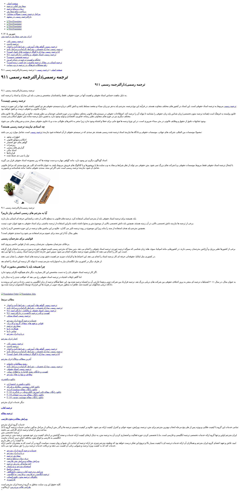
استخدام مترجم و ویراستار (19, 466)
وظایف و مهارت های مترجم (19, 374)
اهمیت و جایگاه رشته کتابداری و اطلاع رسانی (27, 372)
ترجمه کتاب (6, 408)
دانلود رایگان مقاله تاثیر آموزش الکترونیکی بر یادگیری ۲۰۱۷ (34, 392)
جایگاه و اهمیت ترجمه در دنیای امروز (23, 60)
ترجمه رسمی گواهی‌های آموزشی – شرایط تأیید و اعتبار (32, 46)
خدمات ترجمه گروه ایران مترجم (21, 320)
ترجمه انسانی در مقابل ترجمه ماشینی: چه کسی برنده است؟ (34, 62)
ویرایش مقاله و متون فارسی (14, 419)
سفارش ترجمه (13, 326)
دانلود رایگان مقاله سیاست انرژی (22, 389)
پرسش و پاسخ (13, 469)
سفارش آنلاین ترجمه (16, 6)
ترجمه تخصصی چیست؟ (18, 57)
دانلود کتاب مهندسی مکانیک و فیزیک (23, 387)
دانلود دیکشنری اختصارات (18, 384)
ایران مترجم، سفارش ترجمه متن (16, 36)
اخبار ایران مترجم (9, 339)
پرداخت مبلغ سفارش (16, 11)
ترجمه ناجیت (12, 44)
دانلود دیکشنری (8, 379)
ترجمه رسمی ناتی (15, 41)
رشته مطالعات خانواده (17, 364)
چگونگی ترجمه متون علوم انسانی (22, 477)
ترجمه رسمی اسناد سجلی (18, 316)
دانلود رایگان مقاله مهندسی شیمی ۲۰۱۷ (25, 397)
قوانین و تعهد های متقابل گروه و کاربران (25, 323)
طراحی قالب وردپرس (20, 487)
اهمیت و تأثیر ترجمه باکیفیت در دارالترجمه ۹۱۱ (28, 313)
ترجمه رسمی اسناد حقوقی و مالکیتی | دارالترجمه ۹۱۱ (31, 54)
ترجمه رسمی (43, 70)
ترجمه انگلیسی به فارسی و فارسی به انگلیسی (28, 474)
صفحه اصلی (12, 3)
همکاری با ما (12, 328)
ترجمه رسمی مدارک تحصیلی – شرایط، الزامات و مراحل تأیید (34, 49)
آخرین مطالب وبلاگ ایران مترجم (16, 359)
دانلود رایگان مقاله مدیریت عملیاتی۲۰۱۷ (25, 395)
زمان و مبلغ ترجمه (15, 9)
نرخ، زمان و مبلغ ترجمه (17, 458)
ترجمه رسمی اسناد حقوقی (19, 369)
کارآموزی (11, 479)
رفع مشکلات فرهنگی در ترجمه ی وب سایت (27, 65)
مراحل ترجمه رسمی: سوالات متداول (23, 14)
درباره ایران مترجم (15, 334)
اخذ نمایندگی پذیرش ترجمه (19, 464)
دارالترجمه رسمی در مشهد (19, 17)
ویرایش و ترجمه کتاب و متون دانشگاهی (25, 471)
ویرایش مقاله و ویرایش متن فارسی (23, 461)
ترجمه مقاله (6, 413)
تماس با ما (11, 331)
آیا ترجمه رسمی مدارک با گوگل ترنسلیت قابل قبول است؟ (33, 52)
